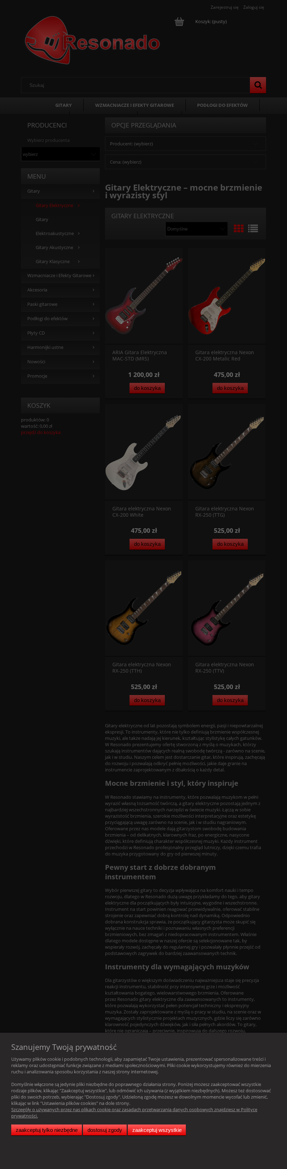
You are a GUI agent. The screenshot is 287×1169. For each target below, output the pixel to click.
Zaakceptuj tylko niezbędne (47, 1130)
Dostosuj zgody (105, 1130)
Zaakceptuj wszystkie (157, 1130)
